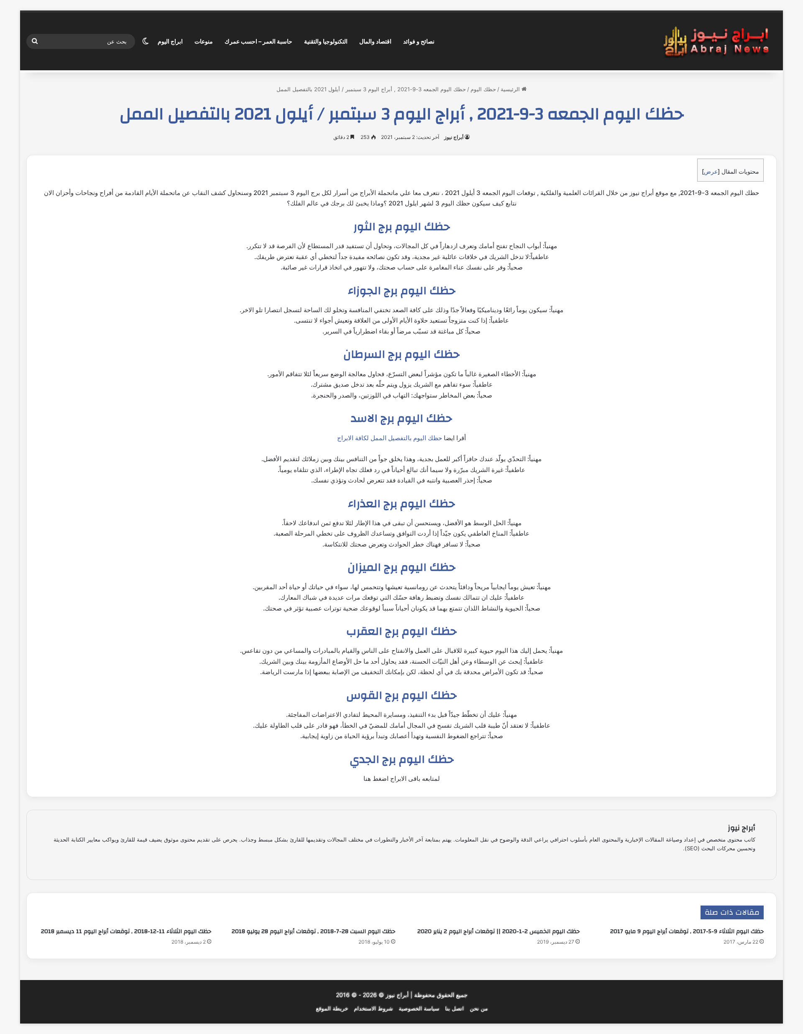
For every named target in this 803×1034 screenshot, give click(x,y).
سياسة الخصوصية (419, 1008)
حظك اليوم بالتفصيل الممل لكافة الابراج (389, 438)
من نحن (479, 1008)
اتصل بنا (454, 1008)
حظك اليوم (483, 89)
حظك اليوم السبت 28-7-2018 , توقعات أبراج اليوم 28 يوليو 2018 (313, 931)
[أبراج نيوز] (716, 42)
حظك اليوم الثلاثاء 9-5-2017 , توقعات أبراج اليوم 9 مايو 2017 (687, 931)
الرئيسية (511, 89)
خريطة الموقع (332, 1008)
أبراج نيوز (453, 137)
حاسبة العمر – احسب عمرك (258, 41)
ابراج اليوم (170, 41)
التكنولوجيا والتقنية (326, 41)
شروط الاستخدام (373, 1008)
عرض (711, 171)
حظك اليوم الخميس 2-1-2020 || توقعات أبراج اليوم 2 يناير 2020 (498, 931)
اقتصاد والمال (375, 41)
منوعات (203, 41)
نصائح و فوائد (419, 41)
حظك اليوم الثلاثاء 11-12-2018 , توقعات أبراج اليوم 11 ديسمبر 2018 (126, 931)
